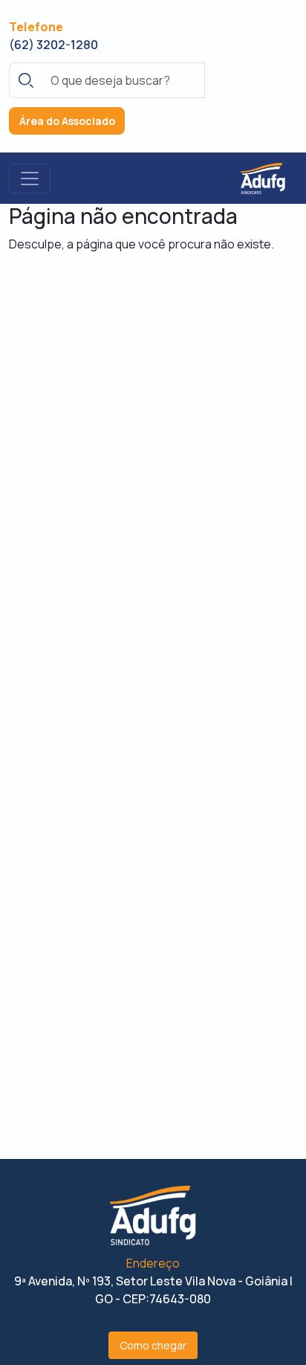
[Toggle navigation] (30, 178)
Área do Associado (67, 121)
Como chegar (153, 1345)
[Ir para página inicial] (263, 177)
